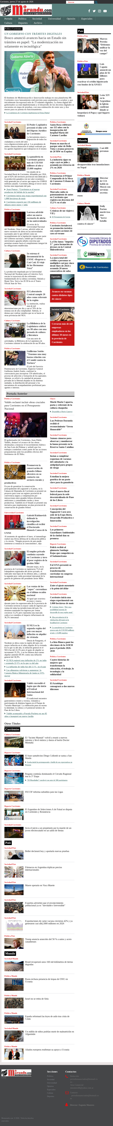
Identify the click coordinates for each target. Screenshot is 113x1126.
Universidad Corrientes (14, 513)
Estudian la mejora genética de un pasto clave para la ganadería (61, 479)
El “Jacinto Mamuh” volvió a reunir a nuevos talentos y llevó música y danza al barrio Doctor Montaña (47, 740)
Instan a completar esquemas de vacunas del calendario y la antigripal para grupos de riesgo (61, 462)
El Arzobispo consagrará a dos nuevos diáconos (62, 686)
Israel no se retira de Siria (37, 998)
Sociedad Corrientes (12, 122)
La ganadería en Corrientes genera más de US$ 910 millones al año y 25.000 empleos (36, 162)
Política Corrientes (13, 29)
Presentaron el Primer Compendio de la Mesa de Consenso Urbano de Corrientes (62, 180)
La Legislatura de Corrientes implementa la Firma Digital (27, 113)
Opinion (50, 1086)
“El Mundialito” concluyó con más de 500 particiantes (47, 780)
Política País (9, 936)
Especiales (86, 18)
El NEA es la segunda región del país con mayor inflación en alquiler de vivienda (36, 631)
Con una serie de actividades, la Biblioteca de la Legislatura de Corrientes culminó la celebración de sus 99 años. (24, 341)
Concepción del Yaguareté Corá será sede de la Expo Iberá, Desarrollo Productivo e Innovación (62, 515)
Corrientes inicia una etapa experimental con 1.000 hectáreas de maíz (62, 600)
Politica (50, 1076)
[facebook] (89, 11)
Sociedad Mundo (11, 959)
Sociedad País (56, 157)
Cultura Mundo (83, 203)
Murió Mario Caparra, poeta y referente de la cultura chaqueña (61, 405)
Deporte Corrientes (58, 544)
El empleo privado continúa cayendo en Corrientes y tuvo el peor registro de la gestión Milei (37, 557)
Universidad (54, 18)
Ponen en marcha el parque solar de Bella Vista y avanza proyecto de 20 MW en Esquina (62, 147)
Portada (8, 18)
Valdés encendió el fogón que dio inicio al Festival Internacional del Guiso (36, 689)
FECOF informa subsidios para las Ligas (44, 792)
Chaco (52, 399)
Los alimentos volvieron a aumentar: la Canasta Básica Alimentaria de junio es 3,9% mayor (24, 673)
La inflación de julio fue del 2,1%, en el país (26, 667)
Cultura (8, 23)
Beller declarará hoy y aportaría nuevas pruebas (47, 851)
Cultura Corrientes (12, 251)
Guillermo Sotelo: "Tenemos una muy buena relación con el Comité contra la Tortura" (36, 357)
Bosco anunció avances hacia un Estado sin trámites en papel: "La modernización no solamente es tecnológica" (35, 42)
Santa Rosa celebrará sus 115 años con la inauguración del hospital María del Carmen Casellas (60, 130)
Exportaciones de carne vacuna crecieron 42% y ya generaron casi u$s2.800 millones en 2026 (49, 922)
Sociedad (37, 18)
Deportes (23, 23)
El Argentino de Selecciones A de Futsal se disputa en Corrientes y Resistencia (48, 810)
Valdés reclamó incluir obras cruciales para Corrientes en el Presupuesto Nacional (24, 405)
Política (22, 18)
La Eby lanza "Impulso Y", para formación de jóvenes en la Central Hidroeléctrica (61, 245)
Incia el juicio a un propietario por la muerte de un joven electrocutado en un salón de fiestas (48, 829)
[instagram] (99, 11)
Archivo (38, 23)
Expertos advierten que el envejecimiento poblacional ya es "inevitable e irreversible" (45, 904)
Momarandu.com (7, 1118)
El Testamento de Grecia (60, 217)
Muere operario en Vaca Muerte (40, 885)
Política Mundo (10, 976)
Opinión (71, 18)
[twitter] (94, 11)
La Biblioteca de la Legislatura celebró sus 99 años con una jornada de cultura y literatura (36, 329)
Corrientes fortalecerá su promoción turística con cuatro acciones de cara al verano (61, 229)
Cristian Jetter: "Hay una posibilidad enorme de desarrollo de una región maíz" (61, 609)
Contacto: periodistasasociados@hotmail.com (84, 1096)
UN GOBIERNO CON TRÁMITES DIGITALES (33, 33)
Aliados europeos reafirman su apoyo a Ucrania (47, 1049)
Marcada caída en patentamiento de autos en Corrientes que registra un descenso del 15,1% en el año (62, 197)
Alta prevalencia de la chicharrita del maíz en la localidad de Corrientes (59, 620)
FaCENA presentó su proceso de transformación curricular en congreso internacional (61, 571)
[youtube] (105, 11)
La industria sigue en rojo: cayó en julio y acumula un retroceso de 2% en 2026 (62, 163)
